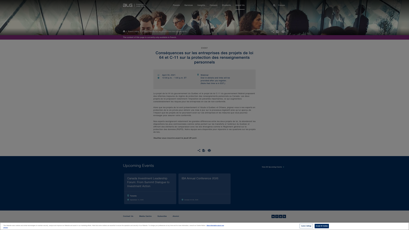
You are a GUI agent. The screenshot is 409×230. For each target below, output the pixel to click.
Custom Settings (306, 226)
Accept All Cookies (322, 226)
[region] (204, 226)
